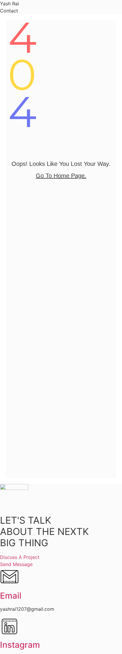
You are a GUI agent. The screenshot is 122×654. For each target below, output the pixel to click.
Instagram (20, 645)
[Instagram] (9, 634)
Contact (9, 11)
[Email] (9, 585)
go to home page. (61, 175)
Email (10, 596)
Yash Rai (9, 4)
